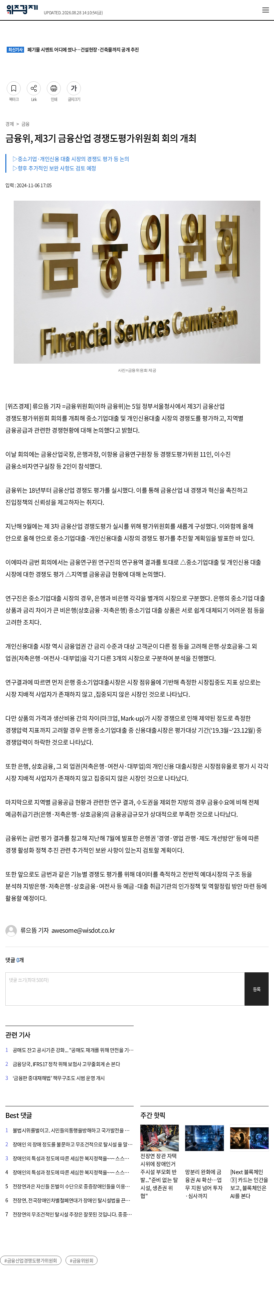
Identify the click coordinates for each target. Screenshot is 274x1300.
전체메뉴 (265, 10)
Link (33, 86)
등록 (257, 989)
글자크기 (73, 86)
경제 (9, 123)
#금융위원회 (81, 1260)
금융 (25, 123)
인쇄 (53, 86)
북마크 (13, 86)
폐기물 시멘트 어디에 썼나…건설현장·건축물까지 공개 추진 (73, 50)
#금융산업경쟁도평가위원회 (30, 1260)
